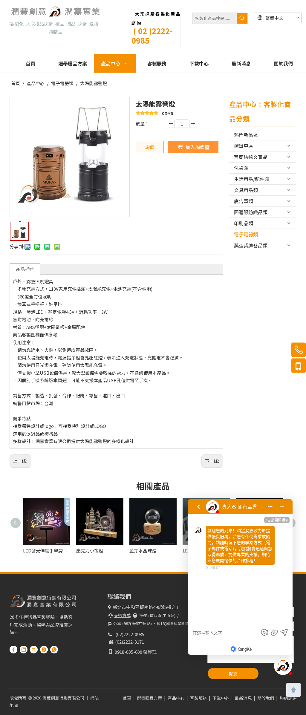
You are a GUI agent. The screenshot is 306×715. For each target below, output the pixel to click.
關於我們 (265, 698)
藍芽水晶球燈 (92, 550)
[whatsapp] (54, 649)
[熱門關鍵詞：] (242, 18)
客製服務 (198, 698)
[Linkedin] (23, 649)
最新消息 (243, 698)
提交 (233, 673)
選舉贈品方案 (149, 698)
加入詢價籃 (197, 147)
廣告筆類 (243, 201)
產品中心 (176, 698)
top (293, 689)
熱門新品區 (246, 134)
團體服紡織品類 (250, 212)
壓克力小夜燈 (38, 550)
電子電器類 (246, 234)
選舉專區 (243, 145)
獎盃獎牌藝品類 (250, 245)
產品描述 (25, 269)
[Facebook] (13, 649)
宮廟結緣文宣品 (250, 156)
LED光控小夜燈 (147, 550)
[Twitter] (34, 649)
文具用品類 (246, 190)
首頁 (127, 698)
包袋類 (241, 168)
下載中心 (220, 698)
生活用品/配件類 (251, 179)
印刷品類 (243, 223)
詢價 (149, 147)
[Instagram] (44, 649)
